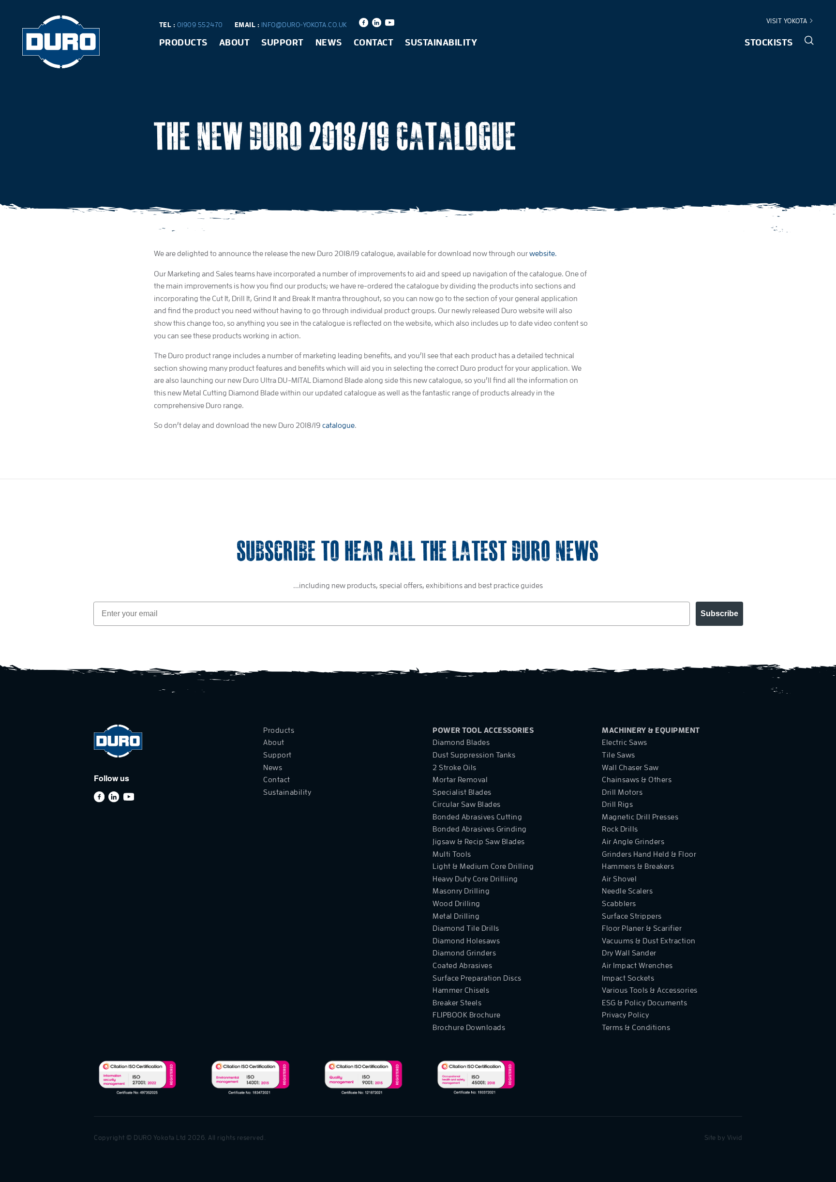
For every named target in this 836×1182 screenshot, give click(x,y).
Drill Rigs (617, 804)
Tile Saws (618, 755)
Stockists (769, 42)
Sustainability (441, 42)
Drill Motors (622, 792)
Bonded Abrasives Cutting (477, 817)
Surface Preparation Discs (477, 978)
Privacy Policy (625, 1015)
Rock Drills (620, 829)
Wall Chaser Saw (630, 768)
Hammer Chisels (461, 990)
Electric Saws (624, 742)
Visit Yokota (787, 20)
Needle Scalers (627, 891)
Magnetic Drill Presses (640, 817)
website (542, 254)
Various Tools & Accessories (650, 990)
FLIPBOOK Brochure (467, 1015)
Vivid (735, 1137)
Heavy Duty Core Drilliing (475, 879)
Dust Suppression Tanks (474, 755)
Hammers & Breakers (638, 866)
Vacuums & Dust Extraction (649, 941)
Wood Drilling (456, 904)
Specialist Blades (462, 792)
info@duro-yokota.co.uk (304, 24)
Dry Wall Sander (629, 953)
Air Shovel (619, 879)
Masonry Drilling (461, 891)
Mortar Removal (460, 780)
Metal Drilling (456, 916)
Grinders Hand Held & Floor (649, 854)
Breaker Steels (457, 1003)
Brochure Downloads (469, 1027)
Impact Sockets (628, 978)
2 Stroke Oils (455, 768)
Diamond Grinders (464, 953)
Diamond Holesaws (466, 941)
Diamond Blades (461, 742)
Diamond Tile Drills (466, 928)
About (234, 42)
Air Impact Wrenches (637, 966)
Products (183, 42)
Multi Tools (452, 854)
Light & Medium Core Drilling (483, 866)
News (328, 42)
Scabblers (619, 904)
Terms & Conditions (636, 1027)
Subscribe (719, 613)
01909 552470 (200, 24)
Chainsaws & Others (637, 780)
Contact (374, 42)
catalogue (338, 425)
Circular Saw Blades (467, 804)
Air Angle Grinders (633, 842)
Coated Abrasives (462, 966)
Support (282, 42)
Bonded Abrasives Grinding (480, 829)
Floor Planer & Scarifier (642, 928)
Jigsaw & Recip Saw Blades (479, 842)
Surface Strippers (632, 916)
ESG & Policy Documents (644, 1003)
